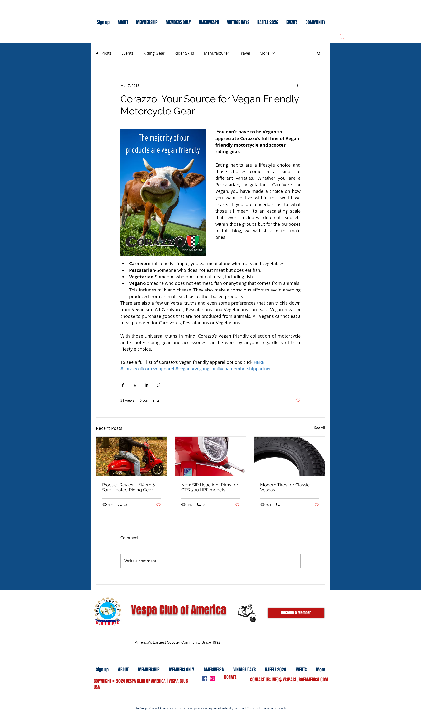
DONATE (230, 677)
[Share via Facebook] (122, 385)
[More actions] (298, 85)
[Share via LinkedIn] (146, 385)
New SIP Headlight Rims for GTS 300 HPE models (209, 487)
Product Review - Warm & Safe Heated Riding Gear (128, 487)
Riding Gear (154, 53)
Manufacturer (216, 53)
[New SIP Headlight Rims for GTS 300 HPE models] (210, 456)
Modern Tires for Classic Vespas (285, 487)
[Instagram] (212, 678)
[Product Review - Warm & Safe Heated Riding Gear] (131, 456)
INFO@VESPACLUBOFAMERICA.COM (300, 679)
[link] (342, 36)
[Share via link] (158, 385)
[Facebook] (204, 678)
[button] (318, 53)
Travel (244, 53)
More (264, 53)
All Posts (104, 53)
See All (319, 427)
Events (127, 53)
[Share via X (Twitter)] (134, 385)
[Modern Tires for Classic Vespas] (289, 456)
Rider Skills (184, 53)
